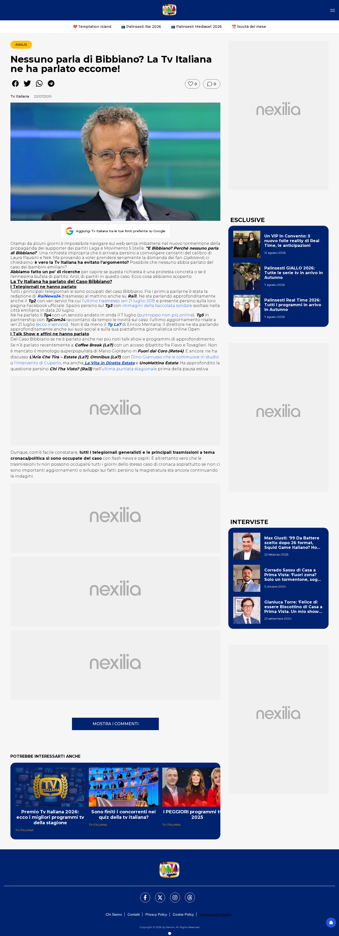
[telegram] (51, 87)
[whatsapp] (39, 87)
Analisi (21, 44)
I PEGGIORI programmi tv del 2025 (197, 814)
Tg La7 (113, 324)
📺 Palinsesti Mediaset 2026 (196, 26)
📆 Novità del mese (249, 26)
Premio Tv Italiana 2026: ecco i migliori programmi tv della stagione (50, 817)
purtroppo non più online (165, 315)
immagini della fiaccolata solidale (157, 305)
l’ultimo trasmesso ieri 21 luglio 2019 (118, 301)
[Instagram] (172, 895)
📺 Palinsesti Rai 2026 (141, 26)
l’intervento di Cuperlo (37, 363)
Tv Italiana (19, 96)
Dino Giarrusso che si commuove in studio (175, 357)
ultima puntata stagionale (129, 369)
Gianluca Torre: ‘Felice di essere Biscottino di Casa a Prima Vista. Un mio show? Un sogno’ (293, 607)
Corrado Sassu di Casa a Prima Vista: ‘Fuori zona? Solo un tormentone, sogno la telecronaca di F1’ (293, 575)
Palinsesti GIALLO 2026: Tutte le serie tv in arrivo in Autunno (293, 273)
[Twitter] (157, 895)
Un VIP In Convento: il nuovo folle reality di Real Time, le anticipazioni (291, 241)
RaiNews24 (49, 296)
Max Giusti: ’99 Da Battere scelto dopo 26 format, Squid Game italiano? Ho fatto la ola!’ (291, 543)
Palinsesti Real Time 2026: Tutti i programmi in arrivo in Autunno (292, 305)
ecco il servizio (52, 324)
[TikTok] (187, 895)
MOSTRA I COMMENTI (115, 723)
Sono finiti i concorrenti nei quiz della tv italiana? (123, 814)
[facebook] (15, 87)
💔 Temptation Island (92, 26)
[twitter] (27, 87)
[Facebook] (142, 895)
